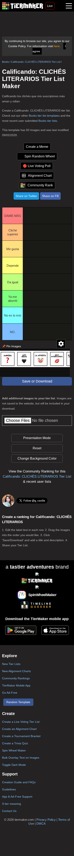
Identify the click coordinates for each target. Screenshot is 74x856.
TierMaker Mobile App (16, 685)
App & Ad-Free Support (17, 796)
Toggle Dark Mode (14, 764)
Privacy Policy (46, 819)
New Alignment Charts (16, 671)
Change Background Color (37, 458)
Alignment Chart (40, 175)
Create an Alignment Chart (19, 729)
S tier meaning (11, 803)
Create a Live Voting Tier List (20, 721)
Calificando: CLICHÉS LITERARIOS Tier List (35, 61)
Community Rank (40, 185)
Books (5, 61)
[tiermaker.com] (22, 6)
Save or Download (37, 381)
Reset (37, 448)
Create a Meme (37, 146)
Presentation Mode (37, 438)
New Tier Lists (11, 664)
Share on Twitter (26, 196)
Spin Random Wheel (39, 156)
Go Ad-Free (9, 692)
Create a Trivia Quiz (15, 743)
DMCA (41, 823)
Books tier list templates (44, 115)
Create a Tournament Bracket (21, 736)
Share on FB (50, 196)
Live (50, 6)
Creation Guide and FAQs (19, 782)
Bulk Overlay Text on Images (20, 757)
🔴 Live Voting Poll (37, 166)
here (57, 46)
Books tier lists (47, 120)
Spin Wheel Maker (14, 750)
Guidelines (9, 789)
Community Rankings (16, 678)
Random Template (18, 702)
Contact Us (9, 811)
